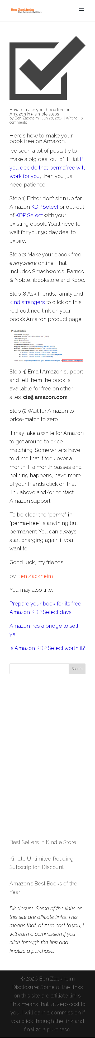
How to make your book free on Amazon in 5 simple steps (40, 112)
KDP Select (44, 207)
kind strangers (27, 302)
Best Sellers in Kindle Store (43, 842)
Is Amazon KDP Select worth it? (47, 648)
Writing (72, 118)
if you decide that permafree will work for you (47, 167)
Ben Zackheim (27, 118)
